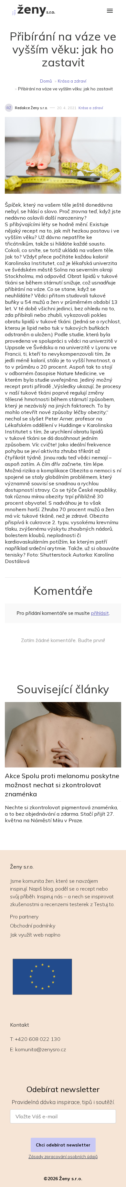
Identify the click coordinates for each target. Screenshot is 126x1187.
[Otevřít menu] (109, 11)
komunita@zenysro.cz (40, 1049)
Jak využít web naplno (35, 934)
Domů (46, 81)
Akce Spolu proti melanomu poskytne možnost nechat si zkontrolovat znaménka (62, 785)
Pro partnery (24, 916)
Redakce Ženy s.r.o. (31, 108)
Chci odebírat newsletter (63, 1144)
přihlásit (100, 613)
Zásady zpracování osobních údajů (63, 1156)
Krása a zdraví (72, 81)
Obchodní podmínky (32, 925)
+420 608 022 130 (37, 1039)
